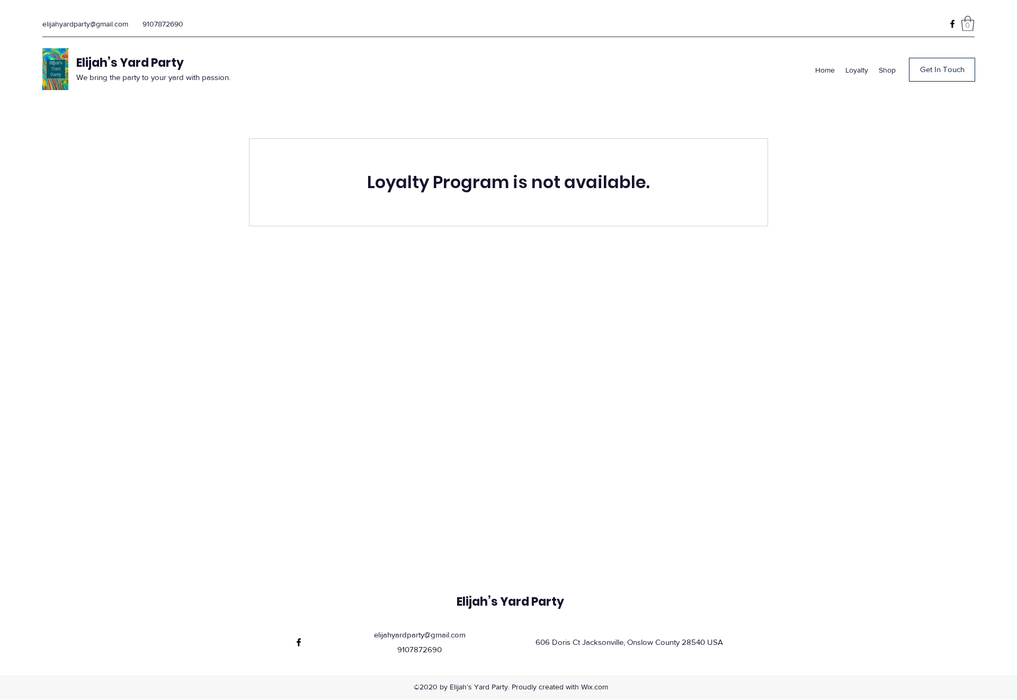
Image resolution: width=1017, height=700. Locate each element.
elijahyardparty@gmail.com (85, 24)
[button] (967, 23)
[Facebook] (952, 24)
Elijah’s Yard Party (130, 63)
